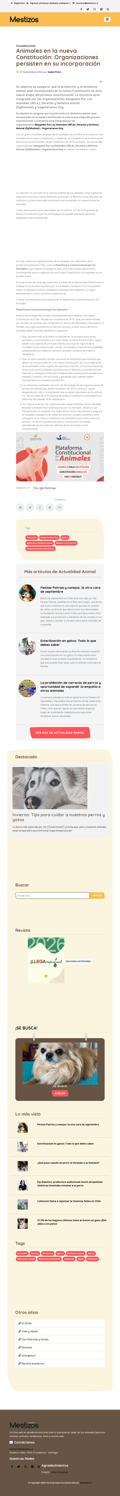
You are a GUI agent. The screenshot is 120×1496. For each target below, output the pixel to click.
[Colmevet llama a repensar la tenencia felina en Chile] (23, 1204)
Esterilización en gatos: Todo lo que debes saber (68, 643)
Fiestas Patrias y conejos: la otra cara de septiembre (70, 590)
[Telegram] (101, 9)
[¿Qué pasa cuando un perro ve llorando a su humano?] (23, 1166)
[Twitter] (87, 9)
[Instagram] (94, 9)
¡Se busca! (44, 3)
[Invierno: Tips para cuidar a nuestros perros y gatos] (49, 787)
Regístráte (19, 3)
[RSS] (108, 9)
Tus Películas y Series (35, 1339)
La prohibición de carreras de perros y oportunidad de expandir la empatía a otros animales (70, 687)
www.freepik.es (59, 1472)
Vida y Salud (29, 1331)
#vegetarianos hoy (49, 537)
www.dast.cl (86, 1482)
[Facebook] (81, 9)
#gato (81, 1259)
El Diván (26, 1323)
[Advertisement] (60, 33)
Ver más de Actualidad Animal (60, 732)
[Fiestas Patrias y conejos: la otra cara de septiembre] (27, 593)
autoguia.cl (28, 1355)
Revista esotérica (32, 1363)
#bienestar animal (26, 1259)
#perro (91, 1253)
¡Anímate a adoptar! (59, 3)
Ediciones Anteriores (78, 961)
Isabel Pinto (54, 72)
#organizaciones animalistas (40, 548)
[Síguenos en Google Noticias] (43, 487)
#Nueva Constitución (66, 543)
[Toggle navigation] (107, 19)
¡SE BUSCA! (26, 1028)
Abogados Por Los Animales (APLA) (55, 124)
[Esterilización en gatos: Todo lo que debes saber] (27, 646)
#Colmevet (92, 1259)
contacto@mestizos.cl (87, 3)
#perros (35, 1253)
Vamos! (97, 895)
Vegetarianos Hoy (52, 128)
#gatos (60, 1253)
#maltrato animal (75, 1253)
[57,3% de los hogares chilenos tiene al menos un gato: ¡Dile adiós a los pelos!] (23, 1223)
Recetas (26, 1347)
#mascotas (47, 1253)
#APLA (65, 537)
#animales (32, 537)
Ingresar (34, 3)
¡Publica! (60, 1093)
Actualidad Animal (25, 45)
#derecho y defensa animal (39, 543)
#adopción (69, 1259)
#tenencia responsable (49, 1259)
